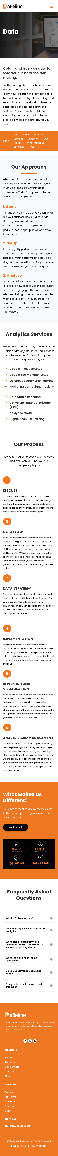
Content (10, 1106)
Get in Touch (16, 827)
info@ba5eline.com (20, 1125)
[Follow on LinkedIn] (35, 1041)
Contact (10, 1071)
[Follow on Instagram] (30, 1041)
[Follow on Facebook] (25, 1041)
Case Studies (13, 1066)
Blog (7, 1076)
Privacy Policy (18, 1145)
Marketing (10, 1101)
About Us (10, 1062)
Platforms (10, 1096)
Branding (10, 1092)
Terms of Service (37, 1145)
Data (8, 1110)
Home (8, 1057)
